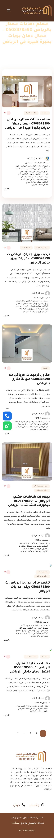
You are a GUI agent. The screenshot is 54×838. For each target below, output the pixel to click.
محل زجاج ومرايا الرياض (31, 633)
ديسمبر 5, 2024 (41, 540)
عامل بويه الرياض (28, 706)
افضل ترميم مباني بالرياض (37, 422)
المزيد (6, 189)
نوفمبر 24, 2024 (41, 703)
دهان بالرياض (42, 706)
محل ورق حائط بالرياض (31, 306)
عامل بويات (31, 177)
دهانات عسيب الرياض (31, 174)
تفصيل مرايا (42, 572)
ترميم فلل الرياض (34, 424)
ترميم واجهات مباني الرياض (27, 427)
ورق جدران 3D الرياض (32, 312)
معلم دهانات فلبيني (40, 185)
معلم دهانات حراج (33, 182)
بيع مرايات (25, 626)
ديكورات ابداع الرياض (35, 159)
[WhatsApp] (7, 426)
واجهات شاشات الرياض (30, 551)
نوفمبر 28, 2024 (41, 622)
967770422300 (27, 830)
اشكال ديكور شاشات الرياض (35, 544)
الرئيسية (31, 58)
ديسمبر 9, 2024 (41, 418)
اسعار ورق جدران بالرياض (37, 301)
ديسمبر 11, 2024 (41, 298)
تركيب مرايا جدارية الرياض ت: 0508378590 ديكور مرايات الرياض (27, 587)
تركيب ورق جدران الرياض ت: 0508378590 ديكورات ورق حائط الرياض (28, 259)
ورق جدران (26, 248)
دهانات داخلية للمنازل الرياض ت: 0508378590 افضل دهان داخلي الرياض (30, 668)
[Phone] (7, 415)
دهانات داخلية (31, 113)
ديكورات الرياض (37, 293)
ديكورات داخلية (42, 248)
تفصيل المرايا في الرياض (37, 628)
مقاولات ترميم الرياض (39, 430)
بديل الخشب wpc (40, 486)
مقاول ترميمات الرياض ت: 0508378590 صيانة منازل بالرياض (29, 379)
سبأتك (16, 823)
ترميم (45, 368)
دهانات (44, 113)
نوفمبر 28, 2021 (41, 163)
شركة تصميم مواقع (32, 823)
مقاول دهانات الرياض (39, 711)
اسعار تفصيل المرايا (39, 626)
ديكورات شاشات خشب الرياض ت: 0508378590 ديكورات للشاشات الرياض (29, 501)
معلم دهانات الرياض (26, 709)
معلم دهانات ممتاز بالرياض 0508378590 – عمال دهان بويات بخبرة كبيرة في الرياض (27, 124)
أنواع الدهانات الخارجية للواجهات (34, 166)
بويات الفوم (30, 172)
